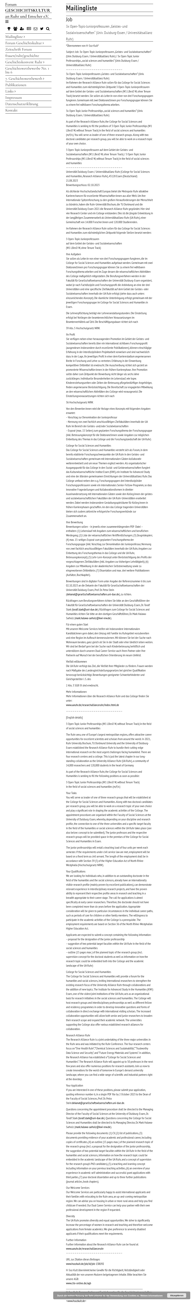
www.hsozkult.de (76, 1301)
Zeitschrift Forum (18, 49)
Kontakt (11, 110)
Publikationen (15, 85)
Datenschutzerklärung (21, 104)
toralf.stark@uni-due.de (85, 609)
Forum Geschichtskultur (24, 43)
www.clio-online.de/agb (78, 1283)
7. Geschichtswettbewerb (24, 78)
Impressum (13, 97)
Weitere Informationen (151, 1295)
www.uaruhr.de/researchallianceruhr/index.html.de (92, 705)
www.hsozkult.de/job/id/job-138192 (85, 1264)
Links (10, 91)
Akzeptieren (176, 1295)
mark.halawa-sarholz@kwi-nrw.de (92, 618)
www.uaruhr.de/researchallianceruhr (85, 1248)
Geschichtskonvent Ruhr (24, 62)
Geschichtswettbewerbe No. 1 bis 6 (27, 70)
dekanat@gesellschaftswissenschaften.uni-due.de (93, 594)
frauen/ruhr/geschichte (22, 55)
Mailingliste (14, 36)
